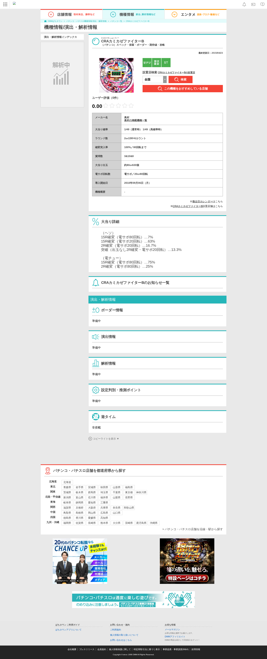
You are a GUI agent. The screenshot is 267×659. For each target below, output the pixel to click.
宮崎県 (129, 522)
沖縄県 (153, 522)
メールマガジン (172, 629)
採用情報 (195, 649)
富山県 (79, 497)
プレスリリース (86, 649)
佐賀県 (79, 522)
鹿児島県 (141, 522)
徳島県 (67, 517)
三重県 (104, 502)
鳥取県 (67, 512)
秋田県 (104, 487)
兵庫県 (104, 507)
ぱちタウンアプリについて (68, 629)
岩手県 (79, 487)
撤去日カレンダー (202, 201)
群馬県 (92, 492)
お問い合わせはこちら (121, 640)
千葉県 (116, 492)
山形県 (116, 487)
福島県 (129, 487)
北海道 (67, 482)
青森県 (67, 487)
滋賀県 (67, 507)
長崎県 (92, 522)
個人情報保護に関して (120, 649)
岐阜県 (67, 502)
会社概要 (72, 649)
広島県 (104, 512)
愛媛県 (92, 517)
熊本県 (104, 522)
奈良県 (116, 507)
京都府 (79, 507)
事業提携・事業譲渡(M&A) (176, 649)
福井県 (104, 497)
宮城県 (92, 487)
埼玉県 (104, 492)
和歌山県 (129, 507)
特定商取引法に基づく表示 (147, 649)
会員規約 (101, 649)
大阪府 (92, 507)
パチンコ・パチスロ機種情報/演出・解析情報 (86, 21)
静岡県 (79, 502)
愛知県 (92, 502)
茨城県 (67, 492)
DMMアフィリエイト (175, 636)
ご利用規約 (115, 629)
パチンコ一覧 (116, 21)
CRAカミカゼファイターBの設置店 (176, 72)
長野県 (129, 497)
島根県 (79, 512)
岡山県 (92, 512)
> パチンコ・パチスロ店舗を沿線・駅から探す (192, 529)
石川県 (92, 497)
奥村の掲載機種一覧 (135, 120)
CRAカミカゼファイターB (137, 21)
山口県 (116, 512)
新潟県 (67, 497)
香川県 (79, 517)
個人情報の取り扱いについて (124, 635)
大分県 (116, 522)
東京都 (129, 492)
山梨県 (116, 497)
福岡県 (67, 522)
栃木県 (79, 492)
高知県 (104, 517)
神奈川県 (141, 492)
